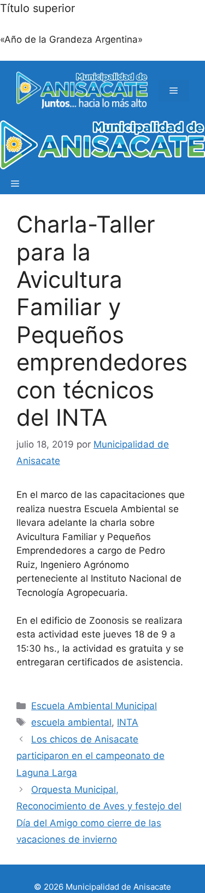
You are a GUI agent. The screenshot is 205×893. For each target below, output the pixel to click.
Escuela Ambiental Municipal (94, 705)
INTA (127, 722)
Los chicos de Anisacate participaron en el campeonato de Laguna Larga (90, 756)
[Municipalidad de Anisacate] (102, 146)
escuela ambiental (71, 722)
